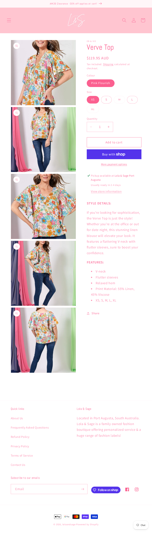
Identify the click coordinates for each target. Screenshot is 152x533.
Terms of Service (22, 455)
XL (95, 110)
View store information (106, 191)
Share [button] (95, 313)
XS (93, 99)
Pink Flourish (100, 83)
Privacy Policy (20, 446)
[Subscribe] (82, 489)
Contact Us (18, 465)
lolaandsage (69, 524)
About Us (17, 418)
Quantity (92, 118)
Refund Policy (20, 437)
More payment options (114, 164)
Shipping (108, 64)
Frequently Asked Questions (30, 427)
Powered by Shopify (87, 524)
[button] (9, 20)
